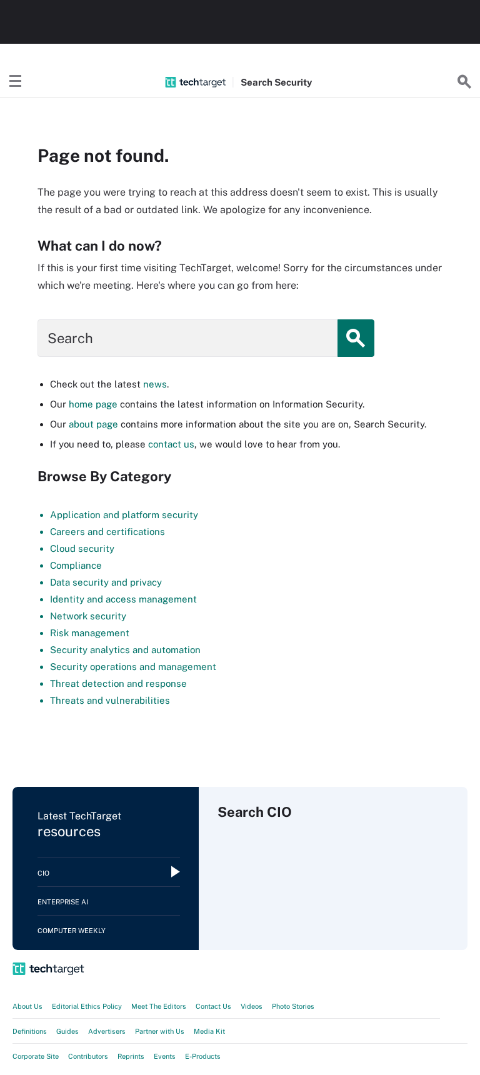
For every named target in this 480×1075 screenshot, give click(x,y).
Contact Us (213, 1006)
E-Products (203, 1056)
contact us (171, 444)
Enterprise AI (63, 902)
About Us (27, 1006)
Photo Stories (293, 1006)
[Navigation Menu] (15, 82)
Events (165, 1056)
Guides (67, 1031)
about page (93, 424)
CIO (43, 873)
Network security (88, 616)
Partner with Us (159, 1031)
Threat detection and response (118, 683)
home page (93, 404)
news (155, 384)
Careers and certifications (107, 531)
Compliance (76, 565)
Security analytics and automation (125, 649)
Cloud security (82, 548)
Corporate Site (35, 1056)
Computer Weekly (72, 930)
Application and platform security (124, 514)
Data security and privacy (106, 582)
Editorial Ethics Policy (87, 1006)
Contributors (88, 1056)
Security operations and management (133, 666)
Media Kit (209, 1031)
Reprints (131, 1056)
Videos (251, 1006)
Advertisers (107, 1031)
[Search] (464, 82)
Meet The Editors (158, 1006)
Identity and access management (123, 599)
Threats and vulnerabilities (110, 700)
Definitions (29, 1031)
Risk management (89, 633)
